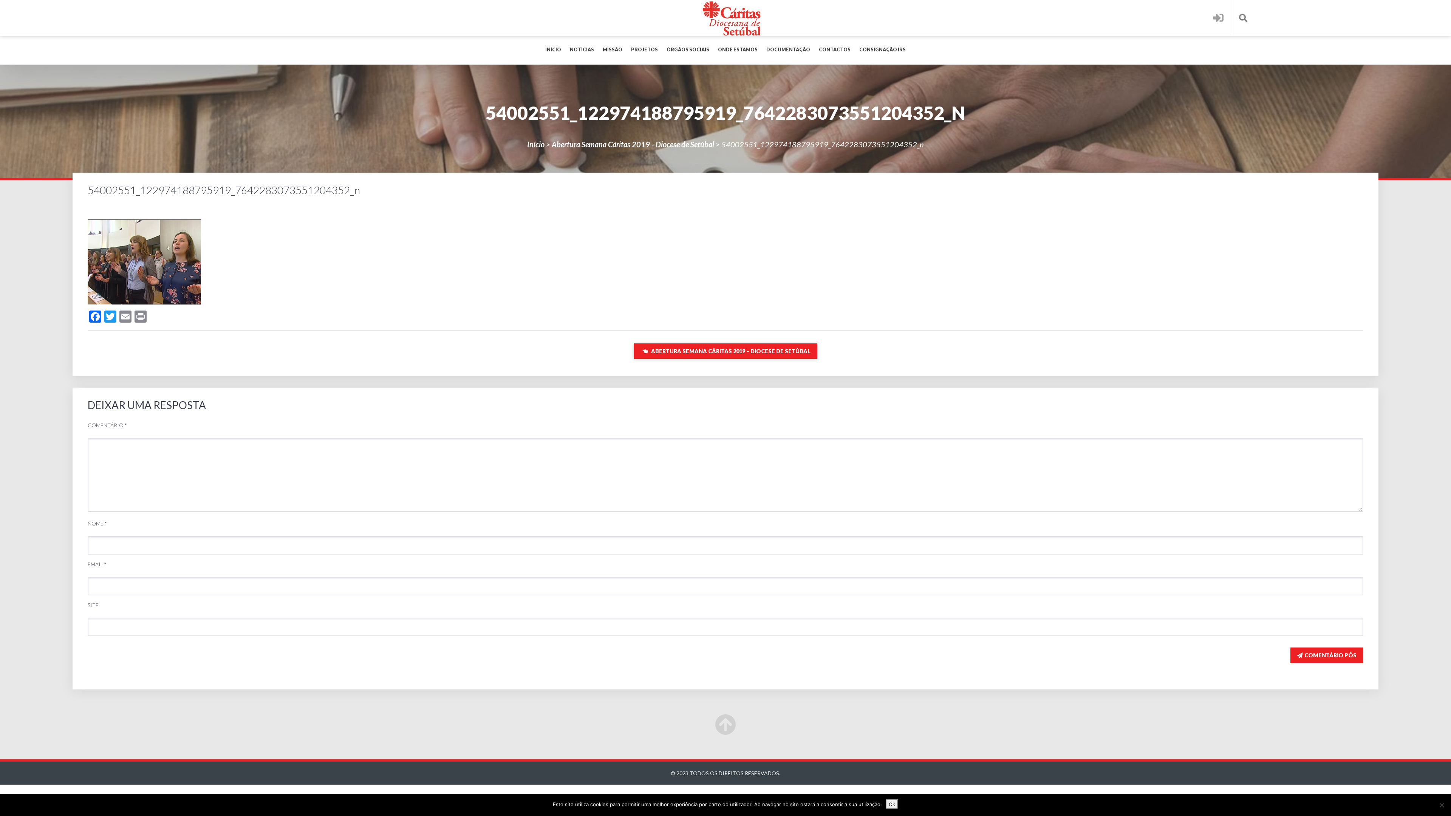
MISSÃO (612, 50)
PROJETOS (644, 50)
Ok (892, 804)
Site (93, 605)
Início (553, 50)
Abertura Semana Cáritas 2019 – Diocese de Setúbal (730, 351)
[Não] (1441, 805)
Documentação (788, 50)
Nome (97, 523)
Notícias (582, 50)
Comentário (107, 425)
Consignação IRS (882, 50)
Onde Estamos (738, 50)
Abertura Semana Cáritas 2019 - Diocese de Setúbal (633, 144)
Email (97, 564)
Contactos (835, 50)
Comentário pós (1330, 655)
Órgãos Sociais (688, 50)
